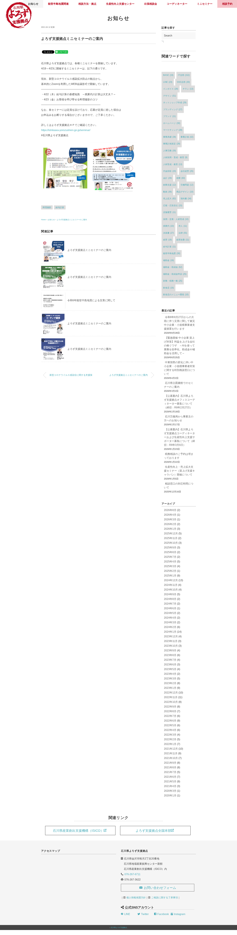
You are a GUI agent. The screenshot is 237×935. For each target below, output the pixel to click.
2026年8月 (170, 510)
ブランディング (172, 109)
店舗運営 (169, 212)
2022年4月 (170, 730)
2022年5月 (170, 725)
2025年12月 (171, 533)
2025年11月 (171, 538)
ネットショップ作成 (174, 102)
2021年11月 (171, 753)
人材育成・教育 (172, 164)
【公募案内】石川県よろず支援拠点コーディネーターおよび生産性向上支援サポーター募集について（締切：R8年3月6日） (179, 437)
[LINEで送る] (61, 51)
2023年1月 (170, 688)
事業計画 (187, 137)
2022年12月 (171, 692)
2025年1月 (170, 575)
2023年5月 (170, 669)
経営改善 (182, 239)
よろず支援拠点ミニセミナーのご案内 (72, 220)
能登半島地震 (171, 253)
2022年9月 (170, 706)
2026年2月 (170, 524)
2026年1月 (170, 528)
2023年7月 (170, 659)
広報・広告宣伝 (172, 205)
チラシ (188, 89)
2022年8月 (170, 711)
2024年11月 (171, 585)
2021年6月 (170, 776)
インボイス (170, 89)
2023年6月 (170, 664)
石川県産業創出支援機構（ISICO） (78, 830)
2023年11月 (171, 641)
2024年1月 (170, 631)
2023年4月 (170, 673)
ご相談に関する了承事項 (164, 897)
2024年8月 (170, 599)
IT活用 (184, 75)
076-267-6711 (132, 874)
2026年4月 (170, 514)
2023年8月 (170, 655)
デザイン (169, 96)
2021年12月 (171, 748)
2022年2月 (170, 739)
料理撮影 (47, 207)
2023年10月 (171, 645)
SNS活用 (183, 82)
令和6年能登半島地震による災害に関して (91, 300)
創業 (180, 178)
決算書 (168, 233)
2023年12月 (171, 636)
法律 (182, 233)
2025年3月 (170, 566)
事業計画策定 (171, 143)
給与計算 (60, 207)
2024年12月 (171, 580)
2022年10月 (171, 702)
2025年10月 (171, 542)
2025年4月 (170, 561)
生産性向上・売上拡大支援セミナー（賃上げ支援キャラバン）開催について (179, 470)
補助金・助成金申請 (174, 274)
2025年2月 (170, 571)
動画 (167, 192)
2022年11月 (171, 697)
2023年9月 (170, 650)
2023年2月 (170, 683)
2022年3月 (170, 734)
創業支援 (169, 185)
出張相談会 (150, 3)
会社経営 (187, 171)
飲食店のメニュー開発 (175, 294)
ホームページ (171, 123)
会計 (167, 178)
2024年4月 (170, 617)
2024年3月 (170, 622)
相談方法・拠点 (87, 3)
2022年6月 (170, 720)
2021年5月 (170, 781)
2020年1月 (170, 795)
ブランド (169, 116)
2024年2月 (170, 627)
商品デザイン (184, 192)
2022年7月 (170, 716)
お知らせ (118, 18)
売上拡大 (169, 198)
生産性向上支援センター (120, 3)
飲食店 (168, 288)
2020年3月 (170, 790)
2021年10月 (171, 758)
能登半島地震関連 (58, 3)
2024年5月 (170, 613)
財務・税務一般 (172, 281)
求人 (182, 226)
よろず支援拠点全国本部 (153, 830)
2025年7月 (170, 557)
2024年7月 (170, 603)
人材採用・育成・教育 (175, 157)
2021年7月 (170, 772)
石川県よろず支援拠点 (119, 927)
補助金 (168, 260)
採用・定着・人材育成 (175, 219)
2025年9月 (170, 547)
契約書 (186, 198)
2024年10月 (171, 589)
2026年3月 (170, 519)
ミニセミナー (204, 3)
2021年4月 (170, 786)
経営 (167, 239)
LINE (167, 82)
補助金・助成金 (172, 267)
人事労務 (169, 150)
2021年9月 (170, 762)
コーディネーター (177, 3)
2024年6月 (170, 608)
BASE (168, 75)
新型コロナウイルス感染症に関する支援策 (70, 375)
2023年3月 (170, 678)
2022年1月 (170, 744)
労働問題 (187, 185)
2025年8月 (170, 552)
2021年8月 (170, 767)
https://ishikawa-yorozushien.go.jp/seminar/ (65, 130)
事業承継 (169, 137)
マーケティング (172, 130)
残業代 (168, 226)
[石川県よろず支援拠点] (18, 4)
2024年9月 (170, 594)
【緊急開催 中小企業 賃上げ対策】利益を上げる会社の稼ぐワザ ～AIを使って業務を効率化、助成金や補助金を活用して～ (179, 345)
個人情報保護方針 (136, 897)
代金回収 (169, 171)
